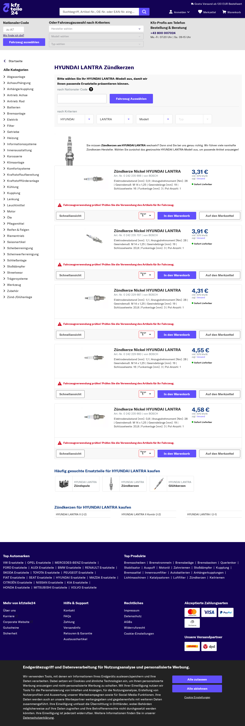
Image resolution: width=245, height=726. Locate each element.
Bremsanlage (16, 113)
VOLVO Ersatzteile (84, 587)
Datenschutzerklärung (38, 717)
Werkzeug (14, 285)
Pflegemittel (15, 223)
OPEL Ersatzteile (39, 562)
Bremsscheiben (134, 562)
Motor (11, 211)
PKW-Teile (61, 60)
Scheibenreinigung (20, 248)
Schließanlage (17, 260)
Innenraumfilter (156, 572)
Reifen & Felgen (18, 230)
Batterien (13, 107)
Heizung (12, 138)
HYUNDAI (78, 60)
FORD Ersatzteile (15, 567)
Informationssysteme (22, 144)
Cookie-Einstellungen (139, 633)
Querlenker (228, 562)
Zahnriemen (182, 567)
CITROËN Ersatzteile (17, 582)
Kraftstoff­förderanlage (23, 181)
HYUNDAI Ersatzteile (71, 577)
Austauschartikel (75, 639)
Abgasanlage (16, 77)
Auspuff (149, 567)
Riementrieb (15, 236)
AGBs (128, 622)
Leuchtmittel (16, 205)
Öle (9, 217)
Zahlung (69, 622)
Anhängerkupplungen (209, 572)
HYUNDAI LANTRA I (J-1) (202, 514)
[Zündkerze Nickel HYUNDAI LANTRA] (94, 179)
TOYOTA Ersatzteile (46, 572)
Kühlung (13, 187)
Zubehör (13, 291)
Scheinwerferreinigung (23, 254)
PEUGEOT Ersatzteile (78, 572)
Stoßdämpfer (16, 266)
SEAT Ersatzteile (40, 577)
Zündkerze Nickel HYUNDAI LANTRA (147, 171)
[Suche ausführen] (144, 11)
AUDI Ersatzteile (42, 567)
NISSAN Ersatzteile (49, 582)
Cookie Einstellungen (197, 697)
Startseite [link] (16, 61)
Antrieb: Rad (15, 101)
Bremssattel (132, 572)
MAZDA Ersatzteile (102, 577)
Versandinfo (72, 627)
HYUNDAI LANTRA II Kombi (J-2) (141, 514)
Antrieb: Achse (17, 95)
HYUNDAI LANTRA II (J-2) (71, 514)
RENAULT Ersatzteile (100, 567)
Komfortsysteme (18, 168)
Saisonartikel (16, 242)
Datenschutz (132, 616)
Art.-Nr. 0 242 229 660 (136, 354)
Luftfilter (179, 577)
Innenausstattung (19, 150)
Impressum (131, 610)
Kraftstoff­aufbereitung (23, 174)
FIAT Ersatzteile (14, 577)
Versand (201, 178)
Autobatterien (180, 572)
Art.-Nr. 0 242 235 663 (136, 413)
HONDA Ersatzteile (16, 587)
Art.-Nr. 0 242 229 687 (136, 294)
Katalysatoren (159, 577)
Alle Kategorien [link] (15, 70)
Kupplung (13, 193)
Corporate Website (16, 622)
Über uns (9, 610)
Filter (10, 126)
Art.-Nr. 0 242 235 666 (136, 175)
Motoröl (164, 567)
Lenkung (13, 199)
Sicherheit (10, 633)
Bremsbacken (207, 562)
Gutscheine (11, 627)
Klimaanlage (15, 162)
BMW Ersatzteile (69, 567)
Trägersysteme (17, 278)
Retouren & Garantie (78, 633)
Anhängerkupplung (20, 89)
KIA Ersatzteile (77, 582)
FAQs (67, 616)
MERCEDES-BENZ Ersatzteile (75, 562)
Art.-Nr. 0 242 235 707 (136, 235)
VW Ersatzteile (13, 562)
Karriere (9, 616)
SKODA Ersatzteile (16, 572)
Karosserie (14, 156)
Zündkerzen (197, 577)
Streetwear (15, 272)
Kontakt (69, 610)
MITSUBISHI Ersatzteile (50, 587)
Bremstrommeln (160, 562)
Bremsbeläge (184, 562)
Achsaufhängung (19, 83)
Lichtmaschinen (135, 577)
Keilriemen (217, 577)
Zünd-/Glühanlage (19, 297)
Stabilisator (132, 567)
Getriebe (13, 132)
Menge (143, 214)
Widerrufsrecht (134, 627)
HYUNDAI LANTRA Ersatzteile (124, 60)
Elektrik (12, 119)
